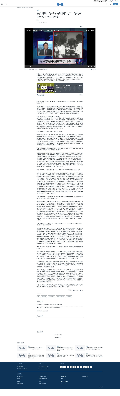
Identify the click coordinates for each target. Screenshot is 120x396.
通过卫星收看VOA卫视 (43, 366)
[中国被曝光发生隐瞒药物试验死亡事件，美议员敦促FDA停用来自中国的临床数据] (51, 348)
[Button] (81, 26)
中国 (38, 10)
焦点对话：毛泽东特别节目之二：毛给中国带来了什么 (42, 30)
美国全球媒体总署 (43, 378)
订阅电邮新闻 (20, 366)
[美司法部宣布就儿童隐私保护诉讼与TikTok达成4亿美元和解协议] (22, 348)
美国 (87, 346)
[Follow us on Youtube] (64, 367)
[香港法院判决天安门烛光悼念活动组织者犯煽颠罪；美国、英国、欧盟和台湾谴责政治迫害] (22, 355)
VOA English (63, 376)
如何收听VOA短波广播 (43, 369)
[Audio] (106, 4)
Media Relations (64, 381)
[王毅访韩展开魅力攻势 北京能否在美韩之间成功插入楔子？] (51, 355)
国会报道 (58, 346)
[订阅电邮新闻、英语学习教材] (91, 367)
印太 (58, 353)
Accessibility (63, 383)
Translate (117, 1)
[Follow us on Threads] (74, 367)
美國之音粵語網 (42, 383)
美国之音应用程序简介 (22, 369)
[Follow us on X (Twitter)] (61, 367)
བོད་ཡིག (62, 378)
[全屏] (94, 66)
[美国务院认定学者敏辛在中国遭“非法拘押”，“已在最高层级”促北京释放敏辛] (80, 355)
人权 (29, 353)
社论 (40, 381)
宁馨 (38, 20)
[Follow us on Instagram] (71, 367)
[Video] (111, 4)
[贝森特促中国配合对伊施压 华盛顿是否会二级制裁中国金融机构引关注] (80, 348)
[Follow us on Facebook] (68, 367)
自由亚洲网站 (85, 376)
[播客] (87, 367)
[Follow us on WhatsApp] (81, 367)
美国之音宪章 (20, 383)
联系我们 (19, 378)
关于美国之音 (20, 376)
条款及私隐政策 (42, 376)
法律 (29, 346)
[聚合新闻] (84, 367)
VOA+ (18, 381)
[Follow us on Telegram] (77, 367)
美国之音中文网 (61, 87)
